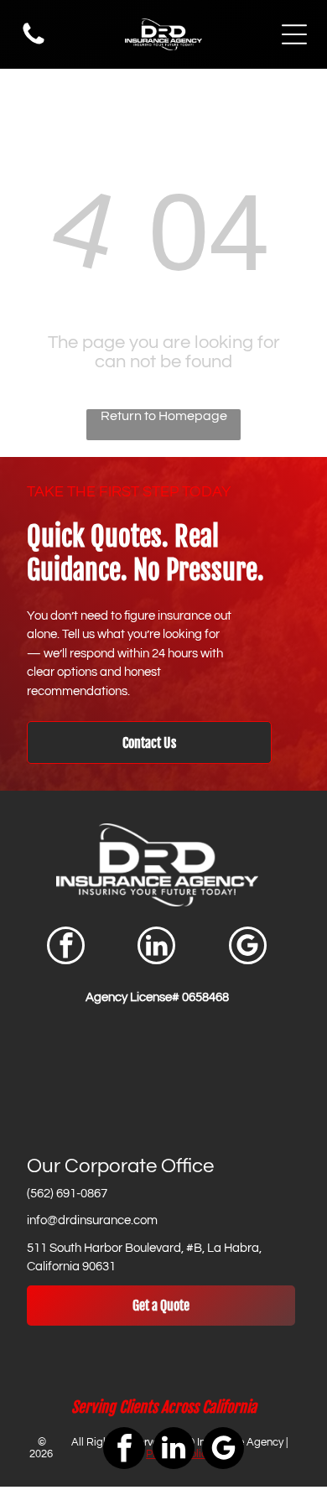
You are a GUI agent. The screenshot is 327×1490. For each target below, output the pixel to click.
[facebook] (66, 947)
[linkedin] (156, 947)
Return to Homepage (164, 416)
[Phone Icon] (33, 43)
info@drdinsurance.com (92, 1220)
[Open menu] (294, 34)
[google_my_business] (248, 947)
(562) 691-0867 (67, 1193)
